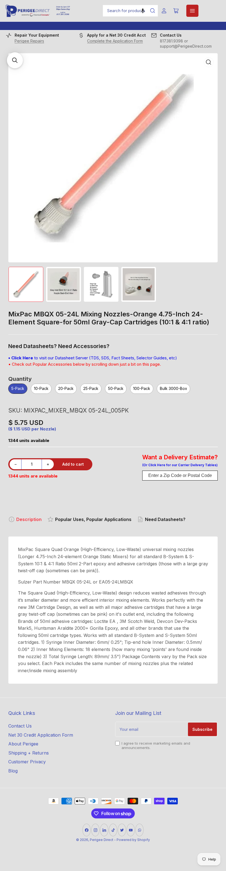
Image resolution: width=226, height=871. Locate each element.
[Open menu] (192, 11)
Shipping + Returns (28, 753)
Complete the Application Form (115, 41)
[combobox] (130, 11)
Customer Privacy (27, 761)
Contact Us (20, 726)
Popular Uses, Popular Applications (93, 519)
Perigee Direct (101, 840)
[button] (143, 11)
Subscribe (202, 729)
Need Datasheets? (165, 519)
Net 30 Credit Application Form (40, 735)
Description (29, 519)
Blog (13, 771)
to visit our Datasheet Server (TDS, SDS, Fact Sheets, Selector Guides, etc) (92, 357)
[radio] (17, 389)
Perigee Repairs (29, 41)
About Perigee (23, 744)
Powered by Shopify (133, 840)
